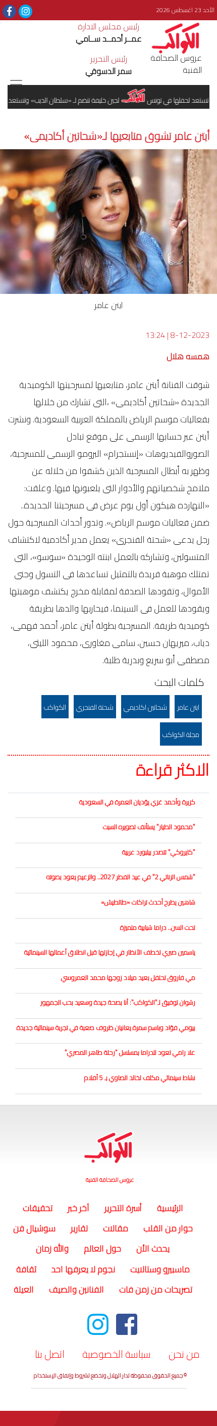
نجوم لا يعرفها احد (83, 1269)
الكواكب (55, 707)
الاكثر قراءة (172, 770)
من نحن (184, 1354)
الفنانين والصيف (76, 1289)
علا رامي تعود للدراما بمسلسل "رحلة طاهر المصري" (130, 1052)
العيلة (24, 1289)
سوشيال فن (34, 1228)
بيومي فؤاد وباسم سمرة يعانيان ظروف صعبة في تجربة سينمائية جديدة (106, 1027)
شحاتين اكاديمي (145, 707)
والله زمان (52, 1248)
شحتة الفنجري (95, 707)
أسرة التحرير (123, 1208)
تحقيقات (37, 1208)
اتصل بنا (50, 1354)
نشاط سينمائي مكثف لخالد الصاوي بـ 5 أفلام (139, 1077)
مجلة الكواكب (180, 734)
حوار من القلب (168, 1228)
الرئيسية (168, 1208)
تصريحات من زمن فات (155, 1289)
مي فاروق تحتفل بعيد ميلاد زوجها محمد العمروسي (128, 977)
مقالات (115, 1228)
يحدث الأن (153, 1248)
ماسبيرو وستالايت (160, 1269)
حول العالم (102, 1248)
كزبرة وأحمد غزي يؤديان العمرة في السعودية (137, 802)
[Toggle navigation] (16, 84)
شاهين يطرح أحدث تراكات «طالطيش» (148, 902)
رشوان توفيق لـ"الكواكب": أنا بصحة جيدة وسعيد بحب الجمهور (117, 1002)
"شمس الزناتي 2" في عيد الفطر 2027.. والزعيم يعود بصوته (120, 877)
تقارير (79, 1228)
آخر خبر (78, 1208)
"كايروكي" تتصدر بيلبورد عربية (158, 852)
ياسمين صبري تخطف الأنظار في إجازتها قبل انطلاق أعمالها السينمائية (109, 952)
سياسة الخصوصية (116, 1354)
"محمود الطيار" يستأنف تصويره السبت (149, 826)
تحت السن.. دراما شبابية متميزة (157, 927)
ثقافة (26, 1269)
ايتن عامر (188, 707)
